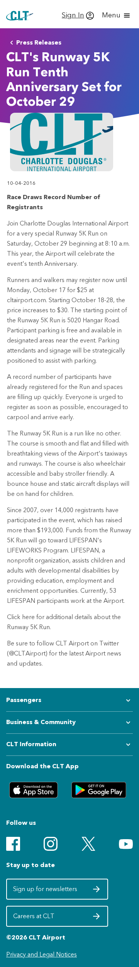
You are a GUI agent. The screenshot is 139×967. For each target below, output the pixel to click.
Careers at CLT (46, 918)
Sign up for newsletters (46, 891)
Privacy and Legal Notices (41, 954)
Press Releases (38, 42)
